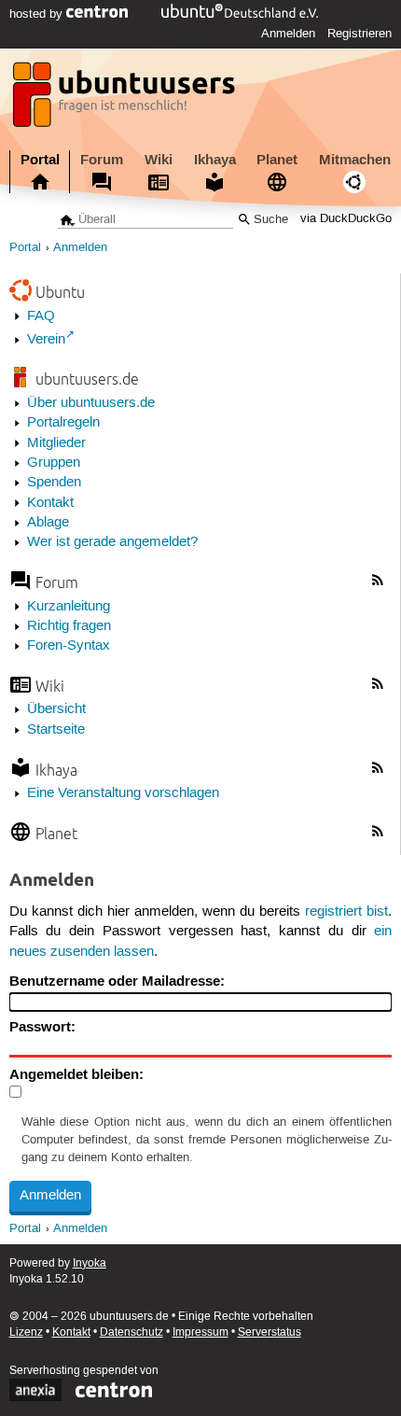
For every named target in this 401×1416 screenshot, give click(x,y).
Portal (40, 159)
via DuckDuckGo (346, 220)
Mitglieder (56, 443)
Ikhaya (215, 159)
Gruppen (53, 463)
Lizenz (26, 1332)
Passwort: (42, 1026)
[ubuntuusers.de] (125, 100)
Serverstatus (269, 1332)
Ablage (48, 522)
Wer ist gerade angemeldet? (112, 542)
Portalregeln (63, 422)
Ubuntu (60, 292)
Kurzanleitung (68, 606)
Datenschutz (131, 1332)
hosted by (37, 14)
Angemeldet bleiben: (76, 1074)
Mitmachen (355, 159)
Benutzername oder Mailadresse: (117, 981)
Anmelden (288, 33)
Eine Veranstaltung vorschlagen (123, 793)
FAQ (41, 316)
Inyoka (89, 1263)
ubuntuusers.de (87, 378)
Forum (101, 159)
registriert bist (346, 912)
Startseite (56, 730)
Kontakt (50, 503)
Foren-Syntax (68, 646)
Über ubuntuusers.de (91, 403)
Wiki (159, 159)
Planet (276, 159)
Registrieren (359, 33)
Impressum (200, 1332)
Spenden (54, 482)
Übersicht (56, 709)
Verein (46, 339)
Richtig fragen (69, 626)
